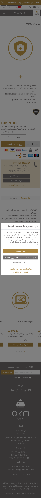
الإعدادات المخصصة (21, 262)
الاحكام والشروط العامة (20, 272)
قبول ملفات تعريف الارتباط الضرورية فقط (21, 257)
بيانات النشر (14, 269)
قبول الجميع (21, 251)
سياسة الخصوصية (26, 269)
